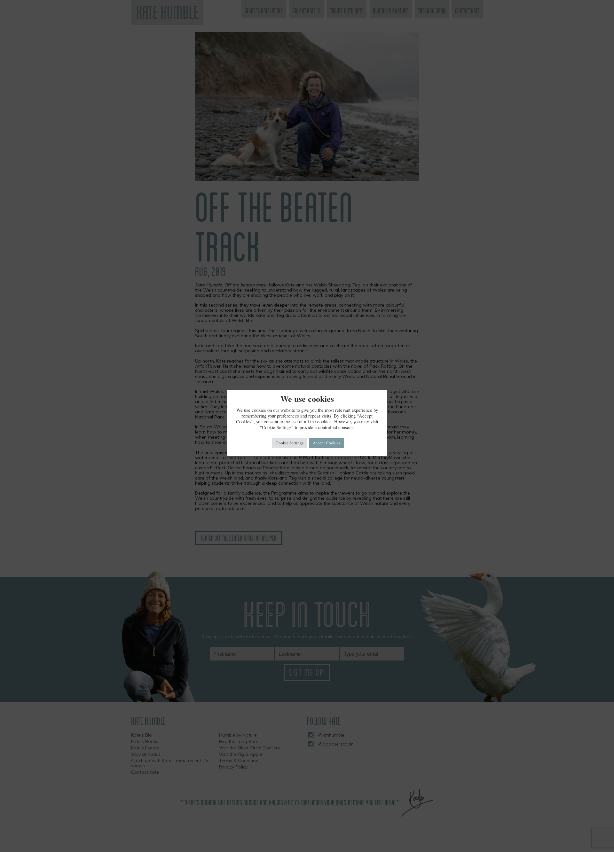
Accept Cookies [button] (326, 443)
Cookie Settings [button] (289, 443)
